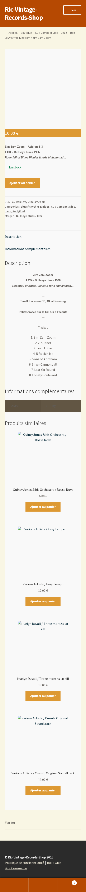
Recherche (43, 885)
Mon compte (14, 885)
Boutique (26, 33)
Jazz (64, 33)
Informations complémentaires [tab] (28, 249)
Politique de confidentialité (24, 863)
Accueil (13, 33)
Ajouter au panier (22, 183)
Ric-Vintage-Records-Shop (24, 13)
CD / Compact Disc (46, 33)
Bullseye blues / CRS (29, 216)
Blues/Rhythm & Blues (35, 206)
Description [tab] (13, 236)
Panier (66, 881)
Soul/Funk (18, 211)
